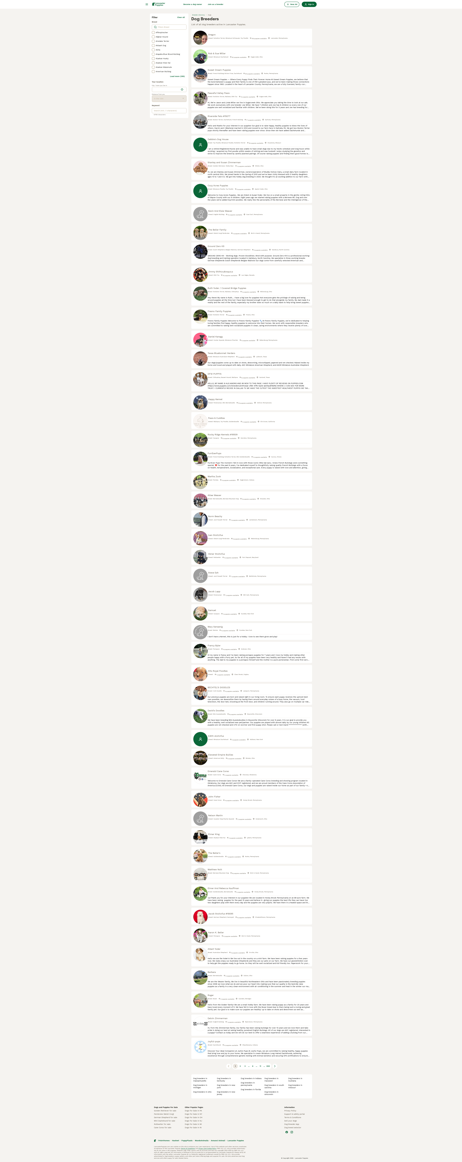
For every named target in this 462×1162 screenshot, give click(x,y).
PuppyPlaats (186, 1140)
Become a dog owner (192, 4)
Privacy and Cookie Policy (207, 1148)
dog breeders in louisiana (295, 1079)
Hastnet (175, 1140)
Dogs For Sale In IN (193, 1127)
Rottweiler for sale (162, 1124)
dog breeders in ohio (202, 1092)
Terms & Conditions (292, 1117)
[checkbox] (153, 32)
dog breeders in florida (251, 1089)
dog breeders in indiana (251, 1078)
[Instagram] (291, 1132)
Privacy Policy (290, 1111)
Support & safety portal (294, 1114)
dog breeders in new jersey (226, 1093)
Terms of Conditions (188, 1148)
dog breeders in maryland (271, 1079)
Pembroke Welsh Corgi (164, 1114)
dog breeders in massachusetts (200, 1079)
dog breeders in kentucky (224, 1079)
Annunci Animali (218, 1140)
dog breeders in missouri (295, 1086)
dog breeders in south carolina (274, 1086)
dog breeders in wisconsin (271, 1093)
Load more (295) (177, 76)
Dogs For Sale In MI (193, 1124)
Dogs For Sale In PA (193, 1111)
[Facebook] (286, 1132)
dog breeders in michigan (200, 1086)
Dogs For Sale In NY (193, 1114)
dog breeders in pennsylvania (248, 1084)
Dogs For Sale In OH (193, 1117)
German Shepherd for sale (165, 1117)
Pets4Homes (164, 1140)
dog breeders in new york (226, 1086)
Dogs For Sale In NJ (193, 1121)
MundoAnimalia (202, 1140)
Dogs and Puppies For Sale (166, 1107)
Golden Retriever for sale (165, 1111)
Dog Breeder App (291, 1124)
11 (260, 1066)
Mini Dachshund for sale (164, 1121)
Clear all (181, 17)
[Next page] (274, 1066)
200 (268, 1066)
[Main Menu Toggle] (146, 4)
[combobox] (166, 89)
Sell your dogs (290, 1121)
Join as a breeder (215, 4)
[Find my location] (182, 89)
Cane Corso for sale (162, 1127)
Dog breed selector (292, 1127)
